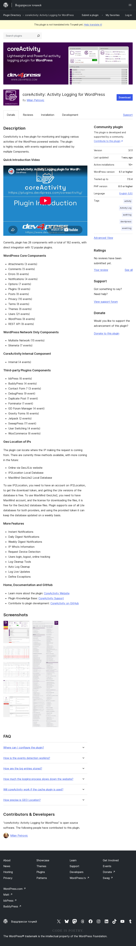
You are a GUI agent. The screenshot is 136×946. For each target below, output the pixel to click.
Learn (73, 860)
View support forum (106, 301)
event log (126, 228)
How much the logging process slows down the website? (38, 779)
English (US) (126, 193)
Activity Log (125, 208)
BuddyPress (12, 906)
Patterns (41, 878)
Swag (108, 878)
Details (11, 114)
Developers (76, 872)
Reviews (28, 114)
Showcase (42, 860)
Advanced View (103, 237)
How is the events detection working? (26, 758)
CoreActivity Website (56, 593)
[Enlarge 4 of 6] (25, 684)
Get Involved (111, 860)
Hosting (8, 872)
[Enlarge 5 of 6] (25, 700)
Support (128, 114)
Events (107, 866)
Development (70, 114)
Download (125, 97)
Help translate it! (93, 24)
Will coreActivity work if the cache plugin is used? (33, 789)
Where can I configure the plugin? (23, 747)
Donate (109, 872)
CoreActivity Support (51, 598)
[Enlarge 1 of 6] (25, 625)
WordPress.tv (79, 878)
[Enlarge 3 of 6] (25, 666)
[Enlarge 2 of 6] (25, 650)
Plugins (40, 872)
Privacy (7, 878)
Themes (41, 866)
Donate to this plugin (106, 333)
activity (127, 201)
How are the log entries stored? (22, 768)
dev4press (125, 221)
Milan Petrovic (35, 100)
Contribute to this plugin (107, 141)
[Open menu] (130, 5)
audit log (127, 214)
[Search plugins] (38, 35)
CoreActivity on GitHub (64, 603)
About (7, 860)
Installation (47, 114)
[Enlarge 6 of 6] (54, 625)
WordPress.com (14, 888)
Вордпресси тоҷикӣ (24, 921)
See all (129, 270)
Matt (8, 894)
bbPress (10, 900)
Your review (101, 270)
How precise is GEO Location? (22, 800)
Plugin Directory (12, 15)
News (6, 866)
